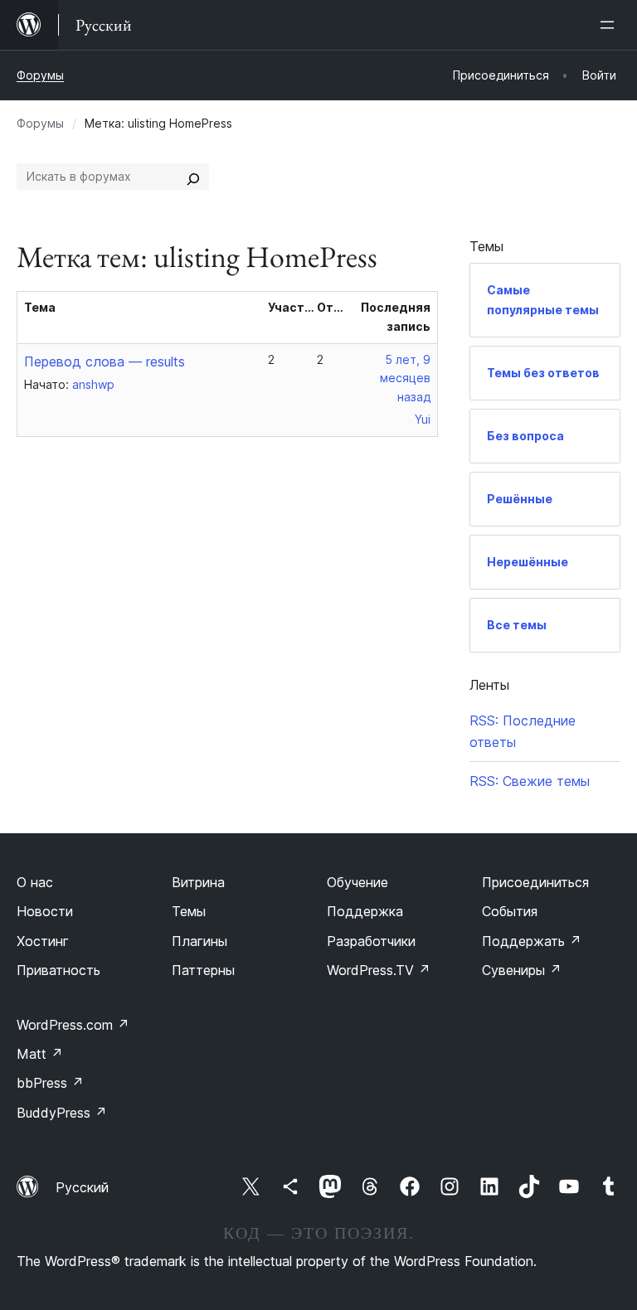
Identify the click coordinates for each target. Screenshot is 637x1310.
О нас (35, 882)
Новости (45, 911)
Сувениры (522, 970)
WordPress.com (73, 1024)
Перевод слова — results (104, 361)
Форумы (40, 75)
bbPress (50, 1083)
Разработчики (371, 941)
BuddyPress (62, 1112)
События (509, 911)
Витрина (198, 882)
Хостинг (43, 941)
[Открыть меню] (610, 25)
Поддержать (531, 941)
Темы (189, 911)
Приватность (58, 970)
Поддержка (365, 911)
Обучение (357, 882)
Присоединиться (535, 882)
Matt (40, 1054)
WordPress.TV (378, 970)
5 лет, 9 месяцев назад (405, 378)
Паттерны (203, 970)
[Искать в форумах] (193, 176)
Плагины (199, 941)
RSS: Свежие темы (529, 781)
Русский (82, 1187)
